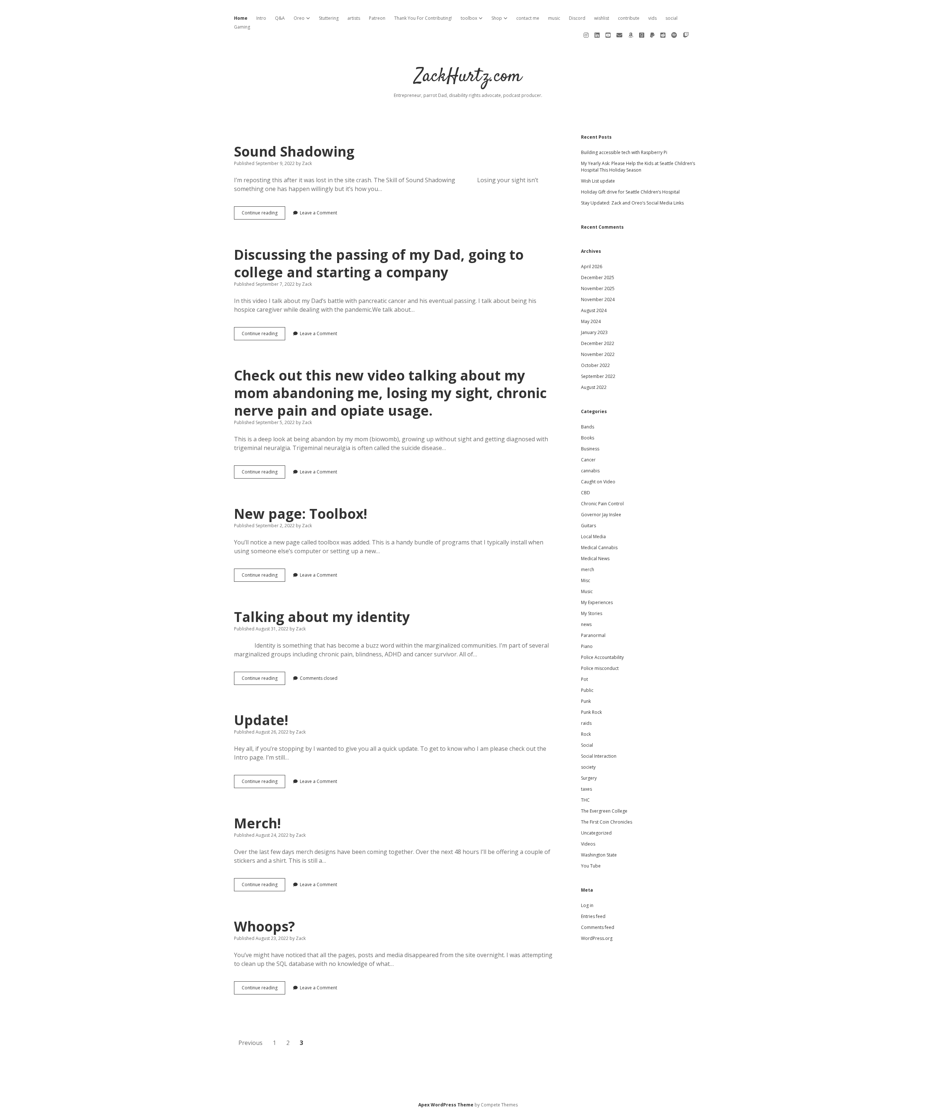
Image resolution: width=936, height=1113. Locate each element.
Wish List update (598, 181)
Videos (588, 844)
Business (590, 449)
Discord (577, 18)
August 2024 (594, 310)
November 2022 (598, 354)
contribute (628, 18)
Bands (587, 427)
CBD (585, 493)
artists (353, 18)
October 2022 (595, 365)
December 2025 (597, 277)
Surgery (589, 778)
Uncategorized (596, 833)
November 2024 (598, 299)
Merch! (257, 823)
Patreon (377, 18)
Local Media (593, 536)
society (588, 767)
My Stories (591, 613)
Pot (584, 679)
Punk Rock (591, 712)
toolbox (469, 18)
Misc (585, 580)
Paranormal (593, 635)
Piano (587, 646)
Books (587, 438)
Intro (261, 18)
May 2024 (591, 321)
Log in (587, 905)
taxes (586, 789)
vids (652, 18)
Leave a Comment (318, 213)
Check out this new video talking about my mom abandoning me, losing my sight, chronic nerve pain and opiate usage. (390, 393)
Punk (586, 701)
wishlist (601, 18)
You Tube (591, 866)
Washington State (599, 855)
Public (587, 690)
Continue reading (263, 214)
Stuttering (329, 18)
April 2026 (591, 266)
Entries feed (593, 916)
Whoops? (264, 926)
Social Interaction (598, 756)
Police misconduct (600, 668)
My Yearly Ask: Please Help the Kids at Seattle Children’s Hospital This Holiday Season (638, 166)
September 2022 (598, 376)
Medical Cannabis (599, 547)
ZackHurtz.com (468, 76)
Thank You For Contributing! (423, 18)
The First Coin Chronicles (606, 822)
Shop (496, 18)
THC (585, 800)
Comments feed (597, 927)
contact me (527, 18)
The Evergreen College (604, 811)
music (554, 18)
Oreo (299, 18)
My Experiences (597, 602)
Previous (250, 1043)
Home (241, 18)
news (586, 624)
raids (586, 723)
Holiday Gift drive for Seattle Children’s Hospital (630, 192)
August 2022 (594, 387)
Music (587, 591)
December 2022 (597, 343)
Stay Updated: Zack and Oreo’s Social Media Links (632, 203)
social (671, 18)
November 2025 (598, 288)
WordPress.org (596, 938)
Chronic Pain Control (602, 504)
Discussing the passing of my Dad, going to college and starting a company (379, 263)
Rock (586, 734)
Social (587, 745)
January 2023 (594, 332)
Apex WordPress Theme (445, 1105)
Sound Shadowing (294, 151)
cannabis (590, 471)
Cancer (588, 460)
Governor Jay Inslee (601, 514)
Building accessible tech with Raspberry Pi (624, 152)
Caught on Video (598, 482)
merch (587, 569)
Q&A (280, 18)
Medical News (595, 558)
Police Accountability (602, 657)
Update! (261, 720)
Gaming (242, 27)
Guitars (588, 525)
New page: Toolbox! (300, 513)
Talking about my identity (322, 616)
